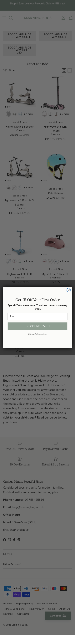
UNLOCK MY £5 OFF (37, 326)
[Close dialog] (69, 290)
